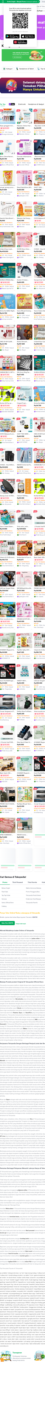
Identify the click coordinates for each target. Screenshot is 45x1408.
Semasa (4, 1202)
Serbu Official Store (8, 1206)
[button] (8, 69)
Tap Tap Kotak (6, 1198)
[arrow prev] (2, 69)
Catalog (4, 1209)
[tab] (12, 104)
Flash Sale (5, 1195)
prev (3, 27)
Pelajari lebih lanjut (21, 1227)
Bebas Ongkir (6, 1191)
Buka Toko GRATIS (7, 1226)
